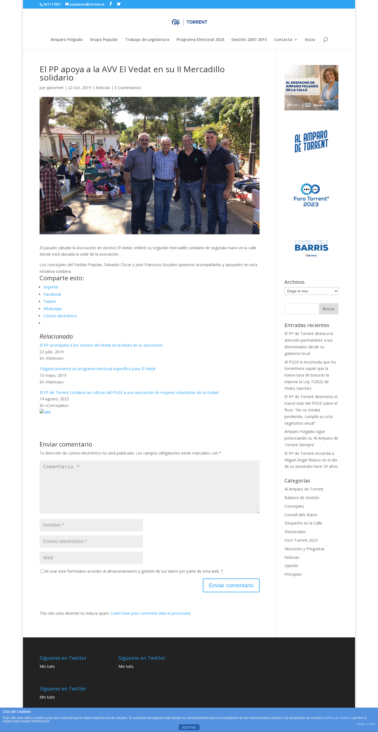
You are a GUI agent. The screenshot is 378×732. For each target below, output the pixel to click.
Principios (293, 574)
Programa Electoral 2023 (200, 40)
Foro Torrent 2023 (301, 540)
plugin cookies (366, 723)
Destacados (295, 531)
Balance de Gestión (301, 497)
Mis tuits (47, 666)
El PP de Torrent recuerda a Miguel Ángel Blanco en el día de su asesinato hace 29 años (311, 460)
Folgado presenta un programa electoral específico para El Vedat (98, 368)
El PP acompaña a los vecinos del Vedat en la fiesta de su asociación (101, 345)
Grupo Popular (104, 40)
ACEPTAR (189, 727)
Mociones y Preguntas (304, 548)
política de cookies (337, 718)
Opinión (291, 565)
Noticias (102, 87)
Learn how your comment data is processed (150, 613)
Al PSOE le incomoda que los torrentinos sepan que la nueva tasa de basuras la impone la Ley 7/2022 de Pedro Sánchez (310, 375)
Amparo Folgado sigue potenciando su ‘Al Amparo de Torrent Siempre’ (311, 438)
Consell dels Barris (300, 514)
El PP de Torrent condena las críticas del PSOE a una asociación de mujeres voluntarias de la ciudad (129, 392)
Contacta (283, 40)
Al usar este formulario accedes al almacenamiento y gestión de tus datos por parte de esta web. (134, 571)
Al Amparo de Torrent (303, 489)
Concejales (294, 506)
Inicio (310, 40)
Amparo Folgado (67, 40)
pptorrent (55, 87)
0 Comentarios (128, 87)
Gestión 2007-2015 (249, 40)
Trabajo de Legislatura (147, 40)
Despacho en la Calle (303, 523)
